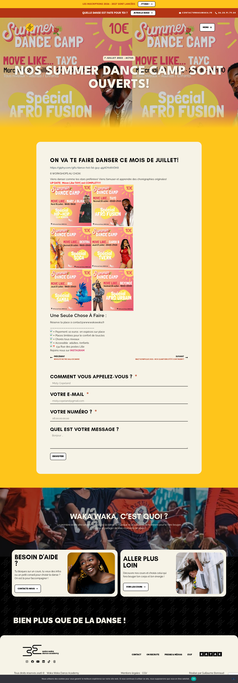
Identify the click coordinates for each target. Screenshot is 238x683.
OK (193, 679)
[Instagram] (27, 661)
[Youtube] (38, 661)
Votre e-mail (67, 394)
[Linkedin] (43, 661)
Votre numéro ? (72, 412)
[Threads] (54, 661)
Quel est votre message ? (84, 429)
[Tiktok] (49, 661)
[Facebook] (32, 661)
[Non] (233, 678)
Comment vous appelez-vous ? (92, 377)
